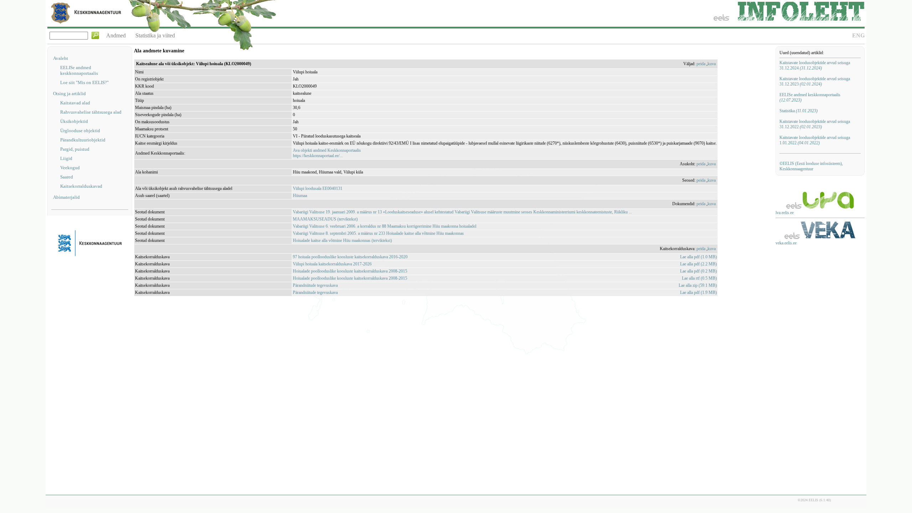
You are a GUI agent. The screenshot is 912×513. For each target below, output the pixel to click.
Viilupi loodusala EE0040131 (317, 188)
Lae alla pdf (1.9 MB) (698, 292)
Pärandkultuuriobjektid (82, 139)
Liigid (66, 158)
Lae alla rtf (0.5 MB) (699, 278)
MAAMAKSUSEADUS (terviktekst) (325, 219)
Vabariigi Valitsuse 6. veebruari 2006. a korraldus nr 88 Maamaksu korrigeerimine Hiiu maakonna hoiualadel (384, 226)
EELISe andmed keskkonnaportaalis (79, 70)
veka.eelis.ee (786, 242)
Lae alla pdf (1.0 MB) (698, 256)
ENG (858, 35)
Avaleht (60, 58)
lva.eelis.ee (785, 212)
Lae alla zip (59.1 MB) (698, 285)
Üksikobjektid (74, 121)
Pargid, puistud (74, 149)
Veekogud (70, 167)
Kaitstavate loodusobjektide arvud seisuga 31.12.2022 (814, 124)
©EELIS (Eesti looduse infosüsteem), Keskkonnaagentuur (811, 166)
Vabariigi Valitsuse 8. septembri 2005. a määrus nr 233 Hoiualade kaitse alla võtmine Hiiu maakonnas (378, 233)
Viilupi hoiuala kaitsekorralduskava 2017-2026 (332, 263)
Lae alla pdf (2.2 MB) (698, 263)
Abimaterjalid (66, 197)
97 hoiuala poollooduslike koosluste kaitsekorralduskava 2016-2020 (350, 256)
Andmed (116, 35)
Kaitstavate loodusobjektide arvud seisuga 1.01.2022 (814, 140)
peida (700, 63)
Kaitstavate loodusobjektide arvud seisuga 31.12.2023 (814, 81)
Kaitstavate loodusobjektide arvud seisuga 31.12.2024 (814, 65)
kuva (712, 63)
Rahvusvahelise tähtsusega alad (90, 112)
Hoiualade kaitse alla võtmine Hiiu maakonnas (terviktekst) (342, 240)
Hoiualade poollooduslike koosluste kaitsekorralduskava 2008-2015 (350, 271)
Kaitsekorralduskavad (81, 186)
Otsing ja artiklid (69, 93)
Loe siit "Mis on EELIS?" (84, 82)
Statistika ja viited (155, 35)
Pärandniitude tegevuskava (315, 285)
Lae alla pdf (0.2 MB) (698, 271)
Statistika (798, 110)
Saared (66, 177)
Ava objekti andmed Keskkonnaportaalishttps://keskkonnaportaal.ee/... (327, 153)
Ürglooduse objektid (80, 130)
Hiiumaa (300, 195)
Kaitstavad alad (75, 102)
